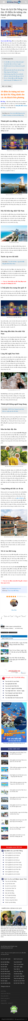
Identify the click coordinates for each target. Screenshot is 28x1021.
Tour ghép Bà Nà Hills (11, 683)
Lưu (2, 624)
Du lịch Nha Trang (5, 973)
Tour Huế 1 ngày (18, 966)
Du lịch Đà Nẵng (5, 962)
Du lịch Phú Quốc (5, 971)
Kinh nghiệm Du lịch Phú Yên (13, 869)
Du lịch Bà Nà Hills (10, 883)
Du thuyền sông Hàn (19, 976)
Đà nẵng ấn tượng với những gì (7, 628)
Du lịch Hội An (4, 964)
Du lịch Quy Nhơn (5, 976)
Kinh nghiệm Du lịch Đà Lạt (12, 860)
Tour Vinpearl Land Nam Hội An (13, 693)
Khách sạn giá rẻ (5, 998)
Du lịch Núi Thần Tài (10, 888)
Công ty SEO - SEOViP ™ (7, 1003)
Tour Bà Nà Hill (18, 962)
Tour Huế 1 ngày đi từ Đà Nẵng (13, 688)
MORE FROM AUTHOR (7, 638)
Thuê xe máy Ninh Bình (11, 900)
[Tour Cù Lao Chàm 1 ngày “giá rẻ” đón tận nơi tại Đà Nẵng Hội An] (5, 652)
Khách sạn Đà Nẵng (10, 902)
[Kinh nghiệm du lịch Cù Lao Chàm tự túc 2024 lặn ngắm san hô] (5, 807)
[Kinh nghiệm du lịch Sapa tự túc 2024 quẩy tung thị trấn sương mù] (5, 822)
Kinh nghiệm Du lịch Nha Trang (13, 864)
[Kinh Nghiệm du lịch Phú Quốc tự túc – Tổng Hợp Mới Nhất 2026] (5, 777)
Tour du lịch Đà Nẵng (6, 41)
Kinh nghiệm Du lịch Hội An (12, 855)
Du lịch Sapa (4, 980)
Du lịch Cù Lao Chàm (10, 886)
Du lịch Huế (4, 966)
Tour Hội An (17, 969)
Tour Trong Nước (4, 632)
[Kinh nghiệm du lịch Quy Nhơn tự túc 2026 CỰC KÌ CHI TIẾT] (5, 762)
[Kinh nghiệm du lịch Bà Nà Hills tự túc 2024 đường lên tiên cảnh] (5, 799)
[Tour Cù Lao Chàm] (14, 743)
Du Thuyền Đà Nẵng (10, 895)
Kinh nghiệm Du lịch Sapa (12, 871)
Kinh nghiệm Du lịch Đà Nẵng (13, 853)
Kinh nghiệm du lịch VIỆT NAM (14, 847)
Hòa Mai (4, 17)
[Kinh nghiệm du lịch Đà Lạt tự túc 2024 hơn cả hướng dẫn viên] (5, 837)
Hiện (9, 86)
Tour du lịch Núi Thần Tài (12, 686)
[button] (26, 2)
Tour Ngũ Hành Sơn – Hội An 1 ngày (14, 690)
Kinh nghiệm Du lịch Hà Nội (12, 874)
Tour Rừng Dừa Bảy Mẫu (11, 695)
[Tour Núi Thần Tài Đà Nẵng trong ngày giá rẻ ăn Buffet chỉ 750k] (5, 659)
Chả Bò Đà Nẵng (9, 890)
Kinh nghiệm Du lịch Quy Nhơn (13, 867)
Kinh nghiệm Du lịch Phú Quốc (13, 862)
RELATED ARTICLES (7, 636)
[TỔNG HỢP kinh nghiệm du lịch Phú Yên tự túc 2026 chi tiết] (5, 769)
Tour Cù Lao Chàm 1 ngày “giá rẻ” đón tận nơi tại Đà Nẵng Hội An (18, 652)
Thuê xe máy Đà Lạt (10, 897)
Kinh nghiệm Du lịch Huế (11, 857)
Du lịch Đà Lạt (4, 969)
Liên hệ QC (3, 1001)
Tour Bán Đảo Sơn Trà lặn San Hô (14, 697)
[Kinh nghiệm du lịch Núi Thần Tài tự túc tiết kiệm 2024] (5, 792)
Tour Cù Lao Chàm (18, 964)
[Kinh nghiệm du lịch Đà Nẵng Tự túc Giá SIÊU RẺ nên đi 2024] (5, 755)
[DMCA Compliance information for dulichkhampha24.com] (9, 1013)
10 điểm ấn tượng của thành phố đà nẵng (13, 626)
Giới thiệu (3, 991)
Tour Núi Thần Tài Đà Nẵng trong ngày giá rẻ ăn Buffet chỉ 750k (17, 659)
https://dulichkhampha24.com (13, 588)
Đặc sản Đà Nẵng (9, 893)
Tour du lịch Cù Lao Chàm (12, 681)
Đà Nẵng (3, 101)
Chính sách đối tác (5, 993)
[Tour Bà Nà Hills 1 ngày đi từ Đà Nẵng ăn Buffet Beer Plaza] (5, 644)
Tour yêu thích (4, 996)
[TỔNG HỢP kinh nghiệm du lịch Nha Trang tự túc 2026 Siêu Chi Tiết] (5, 784)
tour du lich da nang (19, 628)
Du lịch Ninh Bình (5, 978)
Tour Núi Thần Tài (18, 971)
